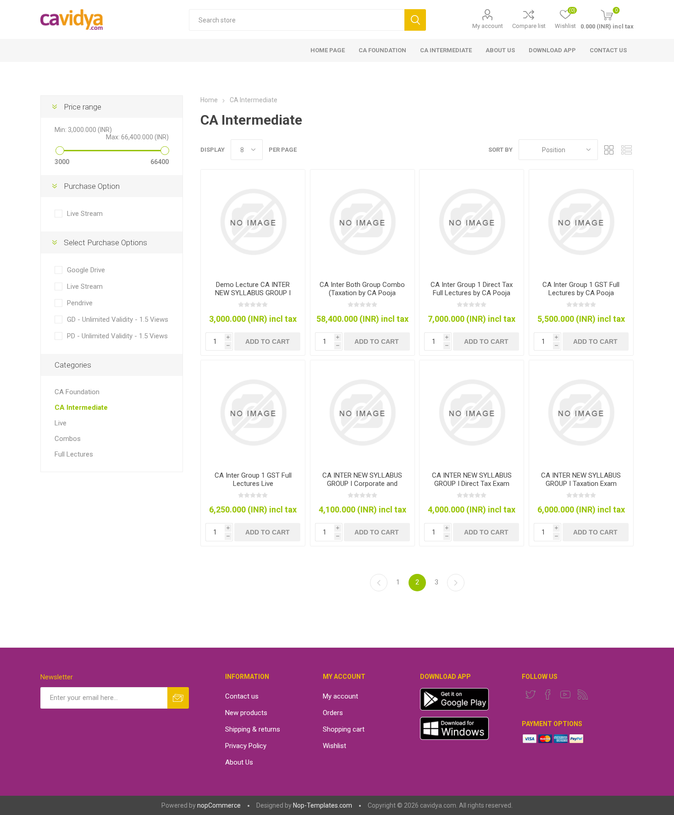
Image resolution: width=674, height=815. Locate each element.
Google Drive (86, 270)
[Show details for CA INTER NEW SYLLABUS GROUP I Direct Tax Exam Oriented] (472, 412)
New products (246, 713)
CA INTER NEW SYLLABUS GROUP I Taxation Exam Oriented (581, 483)
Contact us (242, 696)
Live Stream (85, 213)
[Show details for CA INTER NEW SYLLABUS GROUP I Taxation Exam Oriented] (581, 412)
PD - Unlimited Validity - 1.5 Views (117, 336)
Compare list (529, 25)
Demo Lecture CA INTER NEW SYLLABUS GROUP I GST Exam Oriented (253, 293)
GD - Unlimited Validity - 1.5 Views (117, 319)
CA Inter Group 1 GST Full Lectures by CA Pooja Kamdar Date (580, 293)
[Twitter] (530, 694)
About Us (239, 762)
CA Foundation (77, 392)
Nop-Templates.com (322, 805)
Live (60, 423)
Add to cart (267, 341)
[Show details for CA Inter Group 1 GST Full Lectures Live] (253, 412)
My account (487, 25)
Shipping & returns (252, 729)
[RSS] (582, 694)
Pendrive (80, 303)
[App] (454, 708)
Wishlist (334, 746)
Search (415, 20)
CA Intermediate (81, 407)
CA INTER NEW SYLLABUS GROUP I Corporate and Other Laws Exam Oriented (362, 483)
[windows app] (454, 737)
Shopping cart (344, 729)
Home (209, 100)
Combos (68, 439)
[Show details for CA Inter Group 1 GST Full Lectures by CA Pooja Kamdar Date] (581, 222)
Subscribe (178, 698)
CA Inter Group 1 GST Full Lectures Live (253, 479)
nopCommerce (219, 805)
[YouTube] (565, 694)
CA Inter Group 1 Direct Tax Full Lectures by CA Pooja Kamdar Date (472, 293)
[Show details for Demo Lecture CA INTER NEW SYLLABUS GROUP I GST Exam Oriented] (253, 222)
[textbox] (296, 20)
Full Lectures (74, 454)
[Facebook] (548, 694)
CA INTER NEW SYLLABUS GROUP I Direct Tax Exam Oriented (472, 483)
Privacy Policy (245, 746)
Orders (333, 713)
